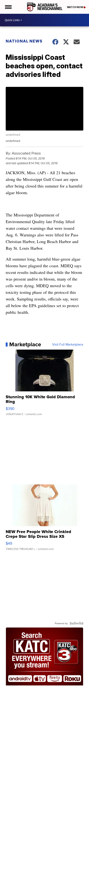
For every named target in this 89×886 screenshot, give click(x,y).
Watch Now (75, 7)
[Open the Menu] (8, 7)
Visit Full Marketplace (67, 344)
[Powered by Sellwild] (76, 623)
